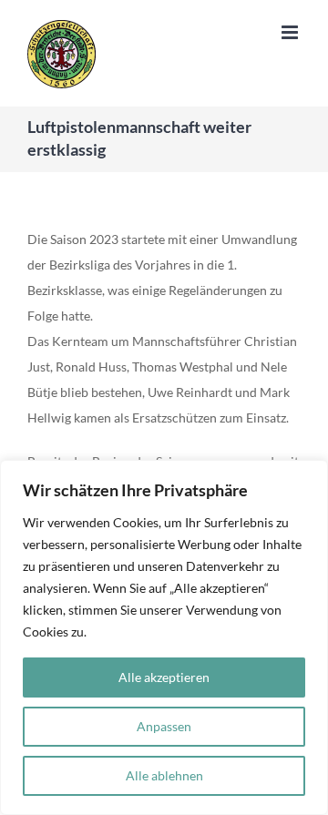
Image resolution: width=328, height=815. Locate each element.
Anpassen (164, 726)
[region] (164, 637)
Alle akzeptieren (164, 677)
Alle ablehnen (164, 775)
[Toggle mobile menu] (291, 32)
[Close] (309, 475)
